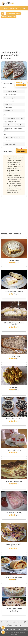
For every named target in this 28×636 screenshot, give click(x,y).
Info (19, 629)
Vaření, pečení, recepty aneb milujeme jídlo (14, 622)
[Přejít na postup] (3, 632)
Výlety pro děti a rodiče (14, 625)
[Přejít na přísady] (3, 627)
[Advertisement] (14, 34)
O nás (24, 629)
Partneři (12, 629)
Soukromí (5, 629)
